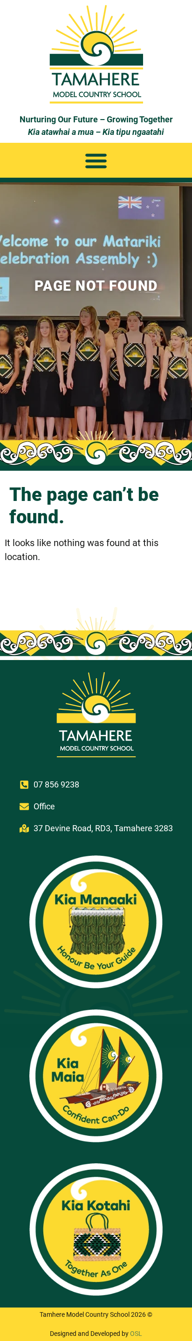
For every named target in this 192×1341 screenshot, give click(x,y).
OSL (136, 1333)
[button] (96, 160)
